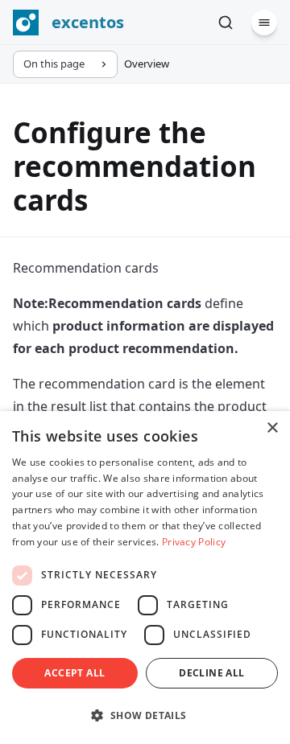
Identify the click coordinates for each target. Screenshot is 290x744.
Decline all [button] (211, 673)
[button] (145, 715)
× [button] (272, 428)
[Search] (225, 22)
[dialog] (145, 577)
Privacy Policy (194, 542)
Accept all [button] (74, 673)
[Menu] (264, 22)
